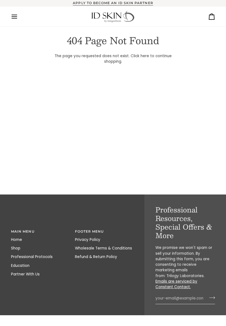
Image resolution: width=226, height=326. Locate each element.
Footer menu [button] (89, 231)
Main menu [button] (22, 231)
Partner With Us (25, 274)
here (145, 56)
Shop (15, 248)
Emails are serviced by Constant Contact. (176, 284)
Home (16, 239)
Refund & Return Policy (96, 256)
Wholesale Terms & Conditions (103, 248)
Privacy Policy (87, 239)
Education (20, 265)
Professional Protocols (32, 256)
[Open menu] (19, 17)
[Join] (210, 297)
